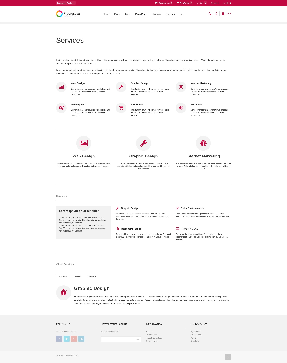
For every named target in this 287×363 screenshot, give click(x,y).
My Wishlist (186, 3)
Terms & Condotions (154, 338)
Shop (127, 14)
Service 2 (77, 277)
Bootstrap (170, 14)
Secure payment (152, 341)
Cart (228, 14)
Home (106, 14)
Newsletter (195, 341)
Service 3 (92, 277)
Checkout (215, 3)
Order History (196, 335)
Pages (117, 14)
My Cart (201, 3)
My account (195, 332)
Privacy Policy (151, 335)
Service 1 (63, 277)
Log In (226, 3)
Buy (181, 14)
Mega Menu (141, 14)
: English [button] (65, 3)
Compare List (165, 3)
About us (149, 332)
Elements (156, 14)
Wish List (194, 338)
